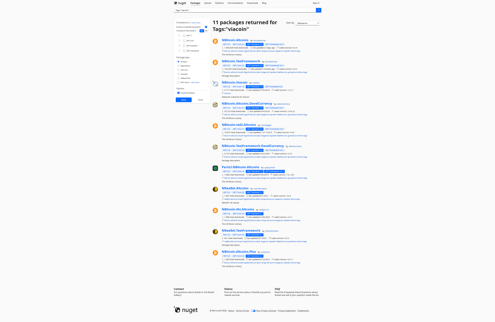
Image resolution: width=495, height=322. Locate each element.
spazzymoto (269, 167)
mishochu (265, 252)
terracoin (271, 51)
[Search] (318, 10)
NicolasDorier (260, 40)
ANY (206, 31)
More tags (295, 51)
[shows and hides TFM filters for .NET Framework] (179, 50)
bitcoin (227, 51)
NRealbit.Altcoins (235, 188)
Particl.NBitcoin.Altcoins (240, 167)
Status (228, 289)
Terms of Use (242, 310)
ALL (202, 31)
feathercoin (282, 72)
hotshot (255, 82)
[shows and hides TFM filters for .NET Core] (179, 40)
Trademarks (303, 310)
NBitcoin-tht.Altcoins (238, 209)
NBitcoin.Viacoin (234, 82)
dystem (287, 51)
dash (258, 51)
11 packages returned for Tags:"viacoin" (245, 25)
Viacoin (227, 93)
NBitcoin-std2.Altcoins (239, 124)
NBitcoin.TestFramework (241, 61)
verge (263, 51)
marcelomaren (260, 188)
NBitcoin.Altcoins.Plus (239, 251)
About (231, 310)
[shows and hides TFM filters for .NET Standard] (179, 45)
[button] (190, 22)
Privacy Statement (287, 310)
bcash (240, 51)
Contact (179, 289)
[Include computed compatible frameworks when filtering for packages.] (206, 27)
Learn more (195, 22)
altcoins (234, 51)
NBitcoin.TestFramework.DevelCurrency (253, 145)
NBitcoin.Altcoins (235, 40)
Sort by (290, 22)
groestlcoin (293, 72)
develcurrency (283, 104)
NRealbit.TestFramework (241, 230)
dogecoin (279, 51)
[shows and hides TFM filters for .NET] (179, 35)
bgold (246, 51)
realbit (227, 199)
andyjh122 (264, 209)
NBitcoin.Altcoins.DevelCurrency (247, 103)
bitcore (253, 51)
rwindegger (266, 125)
